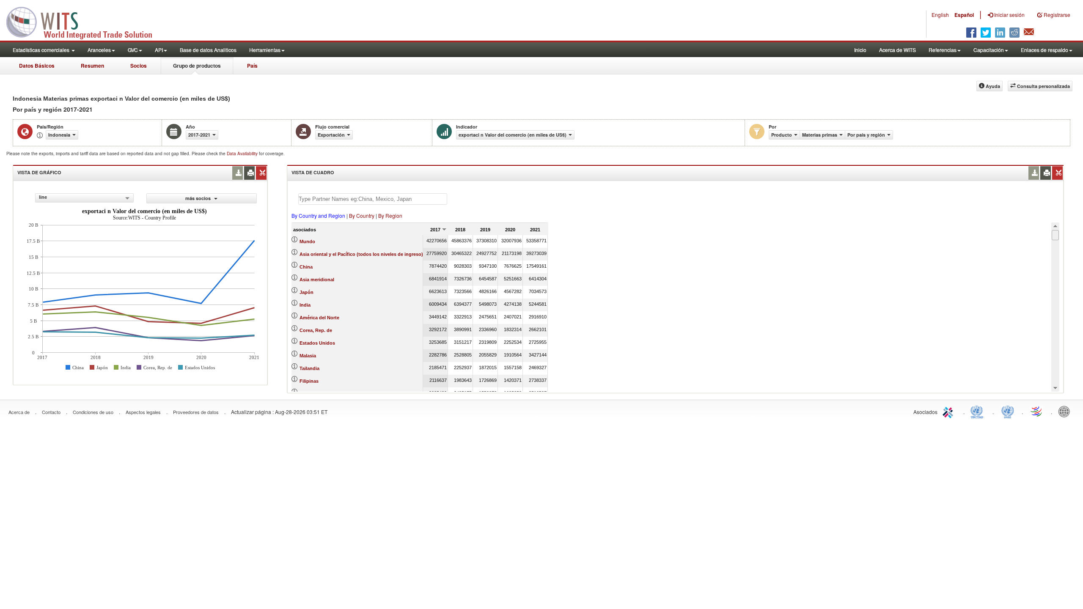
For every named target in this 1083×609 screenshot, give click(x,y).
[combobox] (84, 198)
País (252, 65)
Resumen (92, 65)
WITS (84, 21)
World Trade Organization (1036, 411)
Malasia (308, 355)
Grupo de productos (197, 65)
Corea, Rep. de (316, 330)
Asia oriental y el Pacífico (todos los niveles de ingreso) (361, 254)
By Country (361, 215)
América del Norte (319, 317)
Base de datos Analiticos (208, 49)
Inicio (860, 49)
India (305, 304)
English (940, 14)
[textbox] (372, 199)
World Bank (1066, 411)
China (306, 266)
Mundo (307, 241)
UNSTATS (1007, 411)
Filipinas (309, 381)
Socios (138, 65)
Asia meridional (317, 279)
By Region (390, 215)
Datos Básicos (37, 65)
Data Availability (243, 153)
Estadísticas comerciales (42, 49)
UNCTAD (978, 411)
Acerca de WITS (897, 49)
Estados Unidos (317, 343)
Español (964, 15)
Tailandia (309, 368)
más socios (198, 198)
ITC (949, 411)
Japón (306, 292)
